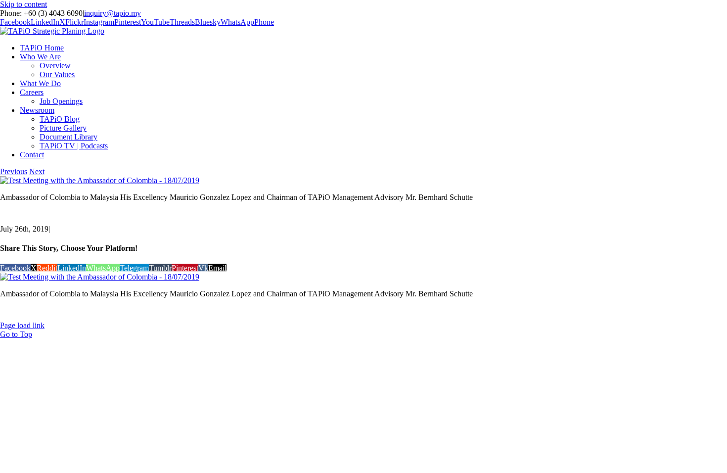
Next (37, 171)
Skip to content (23, 4)
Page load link (22, 325)
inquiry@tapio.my (112, 13)
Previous (13, 171)
